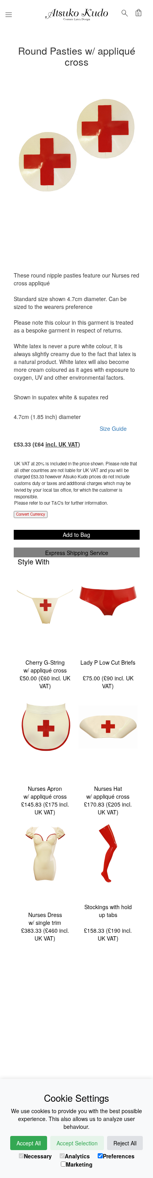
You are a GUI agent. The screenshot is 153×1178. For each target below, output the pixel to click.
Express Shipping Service (76, 553)
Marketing (79, 1164)
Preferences (119, 1156)
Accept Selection (77, 1143)
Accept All (28, 1143)
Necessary (38, 1156)
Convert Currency (30, 514)
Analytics (77, 1156)
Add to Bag (76, 534)
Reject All (125, 1143)
